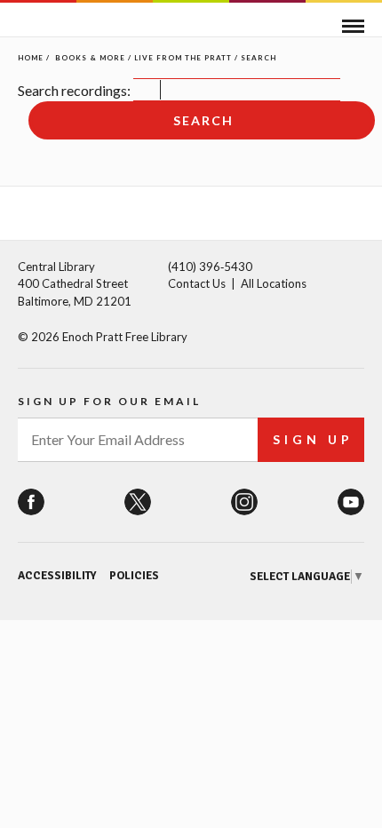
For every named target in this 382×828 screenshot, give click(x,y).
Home (31, 57)
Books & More (90, 57)
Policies (134, 576)
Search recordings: (74, 90)
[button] (353, 26)
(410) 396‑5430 (210, 266)
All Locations (273, 283)
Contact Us (197, 283)
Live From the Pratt (183, 57)
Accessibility (57, 576)
